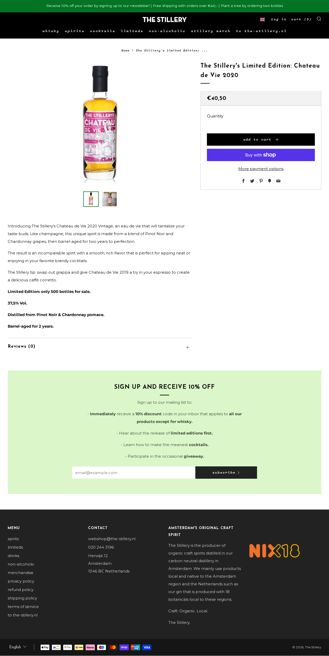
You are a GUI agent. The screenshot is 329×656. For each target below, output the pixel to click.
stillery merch (211, 31)
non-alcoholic (167, 31)
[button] (262, 19)
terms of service (23, 606)
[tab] (91, 199)
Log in (279, 19)
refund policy (20, 589)
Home (125, 50)
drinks (13, 555)
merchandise (20, 572)
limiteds (132, 31)
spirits (75, 31)
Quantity (215, 116)
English (15, 647)
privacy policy (21, 581)
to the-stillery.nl (261, 31)
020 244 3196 (101, 547)
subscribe (223, 472)
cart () (301, 19)
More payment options (261, 168)
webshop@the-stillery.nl (111, 538)
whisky (50, 31)
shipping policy (22, 598)
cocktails (102, 31)
